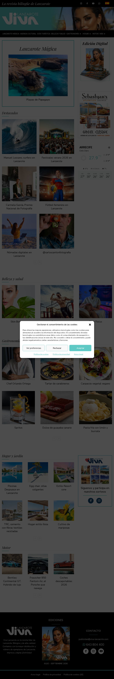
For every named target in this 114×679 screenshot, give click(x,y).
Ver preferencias (33, 348)
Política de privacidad (61, 354)
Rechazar (57, 348)
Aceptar (80, 348)
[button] (90, 324)
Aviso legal (78, 354)
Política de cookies (41, 354)
